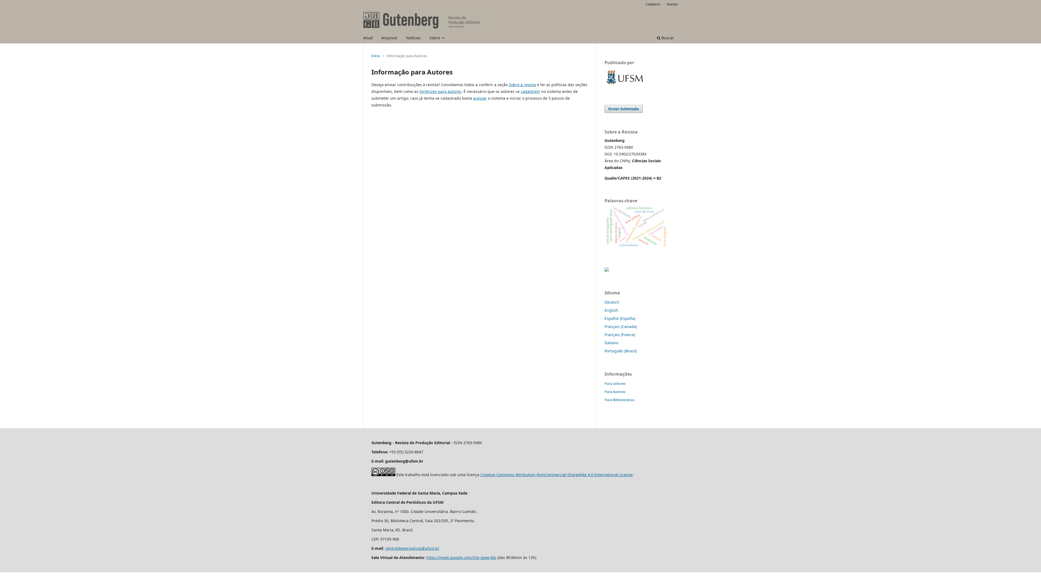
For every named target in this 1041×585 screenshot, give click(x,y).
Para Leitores (615, 383)
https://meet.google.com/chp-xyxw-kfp (461, 557)
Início (375, 55)
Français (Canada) (621, 326)
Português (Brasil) (621, 350)
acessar (480, 98)
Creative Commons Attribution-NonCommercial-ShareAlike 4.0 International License (556, 474)
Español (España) (620, 318)
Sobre (435, 37)
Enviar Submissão (623, 108)
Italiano (611, 342)
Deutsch (612, 302)
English (611, 310)
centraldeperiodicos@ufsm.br (412, 548)
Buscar (667, 37)
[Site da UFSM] (625, 84)
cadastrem (530, 91)
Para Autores (615, 391)
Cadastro (653, 4)
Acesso (672, 4)
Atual (368, 37)
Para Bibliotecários (619, 399)
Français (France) (620, 334)
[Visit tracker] (607, 270)
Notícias (413, 37)
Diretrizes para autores (440, 91)
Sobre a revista (522, 84)
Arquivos (389, 37)
